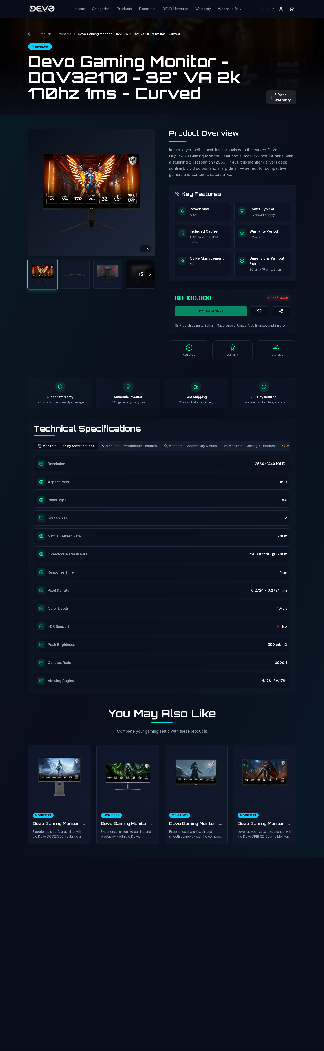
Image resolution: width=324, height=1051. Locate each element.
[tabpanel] (162, 572)
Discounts (147, 9)
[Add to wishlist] (259, 311)
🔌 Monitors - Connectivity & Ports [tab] (190, 446)
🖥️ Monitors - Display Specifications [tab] (66, 446)
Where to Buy (229, 9)
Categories (101, 9)
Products (124, 9)
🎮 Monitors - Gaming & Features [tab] (249, 446)
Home (80, 9)
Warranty (203, 9)
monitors (65, 34)
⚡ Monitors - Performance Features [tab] (129, 446)
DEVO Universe (175, 9)
